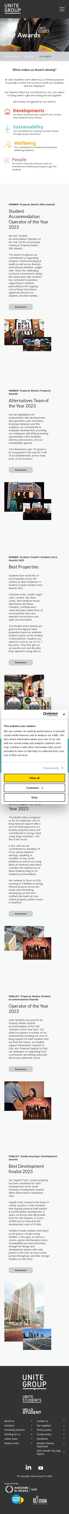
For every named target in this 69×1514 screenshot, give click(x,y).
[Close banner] (64, 714)
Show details (51, 768)
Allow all (34, 778)
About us (29, 56)
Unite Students (11, 56)
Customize (32, 787)
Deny (34, 797)
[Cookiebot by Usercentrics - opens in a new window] (44, 714)
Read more (20, 307)
